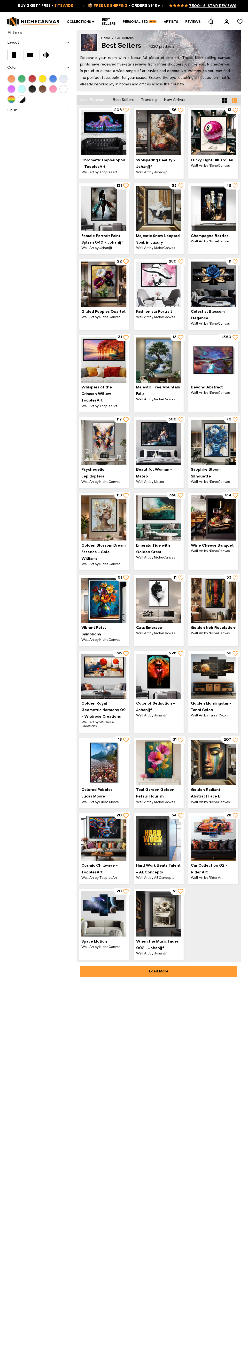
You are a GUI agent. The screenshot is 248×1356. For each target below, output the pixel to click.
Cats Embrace (149, 628)
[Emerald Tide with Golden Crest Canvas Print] (158, 518)
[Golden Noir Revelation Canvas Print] (213, 600)
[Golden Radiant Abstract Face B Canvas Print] (213, 762)
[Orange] (11, 79)
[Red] (32, 79)
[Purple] (11, 89)
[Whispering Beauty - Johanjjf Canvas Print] (158, 132)
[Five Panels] (46, 55)
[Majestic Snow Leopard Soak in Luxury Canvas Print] (158, 208)
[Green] (22, 79)
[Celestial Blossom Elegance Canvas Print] (213, 284)
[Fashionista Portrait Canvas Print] (158, 284)
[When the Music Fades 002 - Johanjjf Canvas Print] (158, 914)
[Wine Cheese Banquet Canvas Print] (213, 518)
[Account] (226, 22)
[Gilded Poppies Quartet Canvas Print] (103, 284)
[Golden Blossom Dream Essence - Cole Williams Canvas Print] (103, 518)
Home (105, 38)
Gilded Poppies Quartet (103, 312)
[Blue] (53, 79)
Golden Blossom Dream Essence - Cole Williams (103, 552)
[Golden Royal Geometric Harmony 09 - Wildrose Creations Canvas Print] (103, 676)
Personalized (135, 22)
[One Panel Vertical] (14, 55)
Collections (79, 22)
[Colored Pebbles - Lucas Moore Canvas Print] (103, 762)
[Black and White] (22, 99)
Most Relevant (93, 100)
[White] (63, 89)
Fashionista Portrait (154, 312)
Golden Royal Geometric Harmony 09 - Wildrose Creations (103, 710)
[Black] (32, 89)
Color (12, 68)
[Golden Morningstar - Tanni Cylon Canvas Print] (213, 676)
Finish (12, 110)
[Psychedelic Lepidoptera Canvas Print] (103, 442)
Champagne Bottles (210, 236)
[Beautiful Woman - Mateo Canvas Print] (158, 442)
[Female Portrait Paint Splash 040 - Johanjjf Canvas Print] (103, 208)
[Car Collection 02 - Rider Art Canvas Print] (213, 838)
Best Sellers (109, 21)
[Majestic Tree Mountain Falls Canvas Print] (158, 360)
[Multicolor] (11, 99)
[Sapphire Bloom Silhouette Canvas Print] (213, 442)
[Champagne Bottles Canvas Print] (213, 208)
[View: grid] (225, 100)
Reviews (193, 22)
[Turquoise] (22, 89)
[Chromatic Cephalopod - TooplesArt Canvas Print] (103, 132)
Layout (13, 43)
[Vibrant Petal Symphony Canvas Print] (103, 600)
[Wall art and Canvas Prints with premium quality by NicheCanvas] (33, 22)
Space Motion (94, 942)
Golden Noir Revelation (213, 628)
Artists (171, 22)
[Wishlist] (239, 22)
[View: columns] (234, 100)
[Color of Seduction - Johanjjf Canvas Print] (158, 676)
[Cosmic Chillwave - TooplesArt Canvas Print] (103, 838)
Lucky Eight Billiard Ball (213, 160)
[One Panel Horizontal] (30, 55)
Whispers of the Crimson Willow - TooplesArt (97, 394)
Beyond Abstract (207, 387)
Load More (159, 971)
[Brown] (43, 89)
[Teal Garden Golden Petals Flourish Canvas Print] (158, 762)
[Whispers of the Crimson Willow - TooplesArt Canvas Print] (103, 360)
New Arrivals (175, 100)
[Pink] (53, 89)
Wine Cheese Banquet (212, 546)
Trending (149, 100)
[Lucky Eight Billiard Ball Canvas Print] (213, 132)
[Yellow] (43, 79)
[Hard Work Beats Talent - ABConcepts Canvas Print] (158, 838)
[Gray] (63, 79)
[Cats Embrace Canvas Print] (158, 600)
